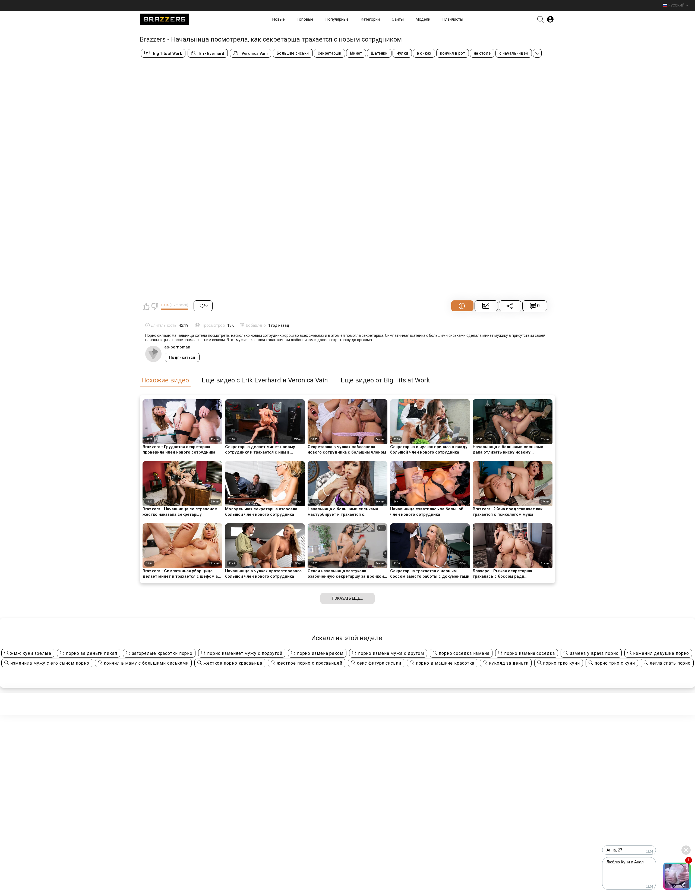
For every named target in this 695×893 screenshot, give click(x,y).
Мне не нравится (154, 306)
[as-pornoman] (153, 354)
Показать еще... (347, 598)
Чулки (402, 53)
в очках (424, 53)
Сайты (398, 19)
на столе (482, 53)
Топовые (305, 19)
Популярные (337, 19)
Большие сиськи (293, 53)
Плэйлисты (452, 19)
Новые (278, 19)
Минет (356, 53)
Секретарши (329, 53)
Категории (370, 19)
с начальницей (513, 53)
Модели (423, 19)
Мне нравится (146, 306)
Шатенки (379, 53)
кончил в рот (452, 53)
